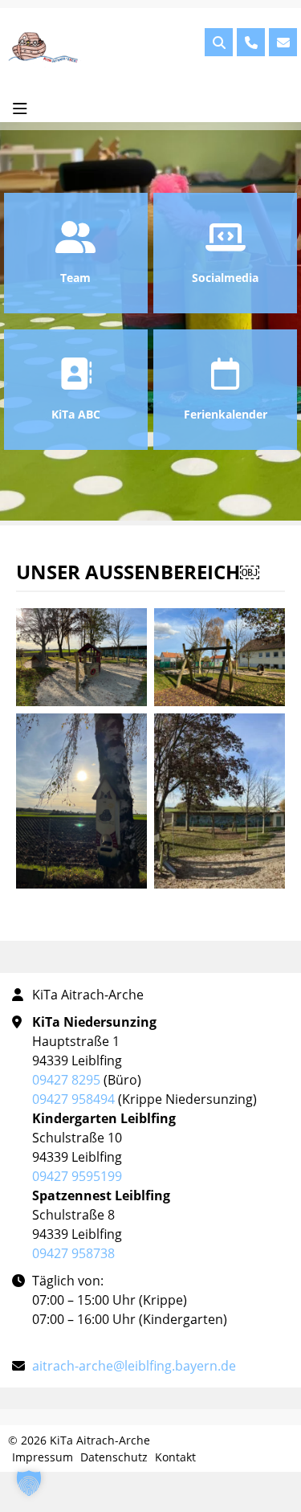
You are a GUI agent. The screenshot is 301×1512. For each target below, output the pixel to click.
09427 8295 (66, 1080)
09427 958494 (73, 1099)
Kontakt (175, 1457)
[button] (29, 1483)
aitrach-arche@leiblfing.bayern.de (134, 1366)
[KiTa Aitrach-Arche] (45, 48)
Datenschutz (114, 1457)
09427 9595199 (77, 1176)
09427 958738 (73, 1253)
